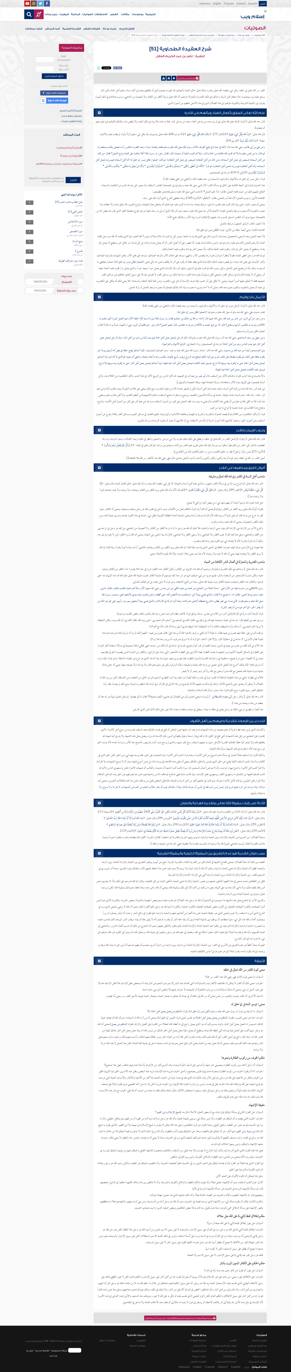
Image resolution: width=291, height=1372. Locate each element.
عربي (263, 3)
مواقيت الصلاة (137, 1345)
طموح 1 (79, 251)
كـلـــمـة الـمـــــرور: (63, 67)
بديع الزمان (77, 241)
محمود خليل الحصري (75, 235)
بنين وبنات (51, 14)
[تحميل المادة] (168, 78)
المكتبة (75, 14)
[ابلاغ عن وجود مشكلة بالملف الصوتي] (163, 78)
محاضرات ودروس (257, 1345)
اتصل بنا (29, 1351)
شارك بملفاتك (33, 28)
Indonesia (204, 3)
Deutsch (241, 3)
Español (252, 3)
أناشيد (233, 1340)
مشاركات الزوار (107, 1340)
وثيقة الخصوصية (59, 1351)
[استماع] (174, 78)
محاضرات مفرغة (257, 1351)
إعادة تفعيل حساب (71, 121)
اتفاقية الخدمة (42, 1351)
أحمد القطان (78, 215)
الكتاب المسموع (258, 1361)
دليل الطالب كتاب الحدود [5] (69, 202)
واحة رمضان (199, 1345)
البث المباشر (52, 28)
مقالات (125, 14)
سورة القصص (76, 231)
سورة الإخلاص (75, 222)
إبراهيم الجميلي (77, 225)
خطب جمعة (260, 1356)
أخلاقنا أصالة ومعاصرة (69, 147)
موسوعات (138, 14)
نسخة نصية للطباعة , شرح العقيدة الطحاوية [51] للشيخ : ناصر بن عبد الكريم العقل (179, 1318)
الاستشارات (100, 14)
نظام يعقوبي (78, 264)
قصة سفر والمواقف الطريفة (70, 261)
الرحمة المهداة (198, 1340)
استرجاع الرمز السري (71, 110)
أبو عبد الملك (77, 255)
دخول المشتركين (54, 76)
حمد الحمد (79, 206)
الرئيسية (150, 14)
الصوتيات (87, 14)
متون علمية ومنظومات (223, 1345)
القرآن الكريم (126, 28)
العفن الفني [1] (75, 212)
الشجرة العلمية (71, 28)
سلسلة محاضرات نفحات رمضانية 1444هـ (58, 164)
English (217, 3)
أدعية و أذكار (229, 1356)
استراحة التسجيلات (226, 1361)
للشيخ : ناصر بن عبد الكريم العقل (180, 56)
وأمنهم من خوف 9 (70, 155)
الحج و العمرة (199, 1351)
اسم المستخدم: (63, 58)
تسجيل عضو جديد (71, 116)
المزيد (73, 180)
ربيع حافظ (78, 245)
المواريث (64, 14)
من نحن (53, 1356)
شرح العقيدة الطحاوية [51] (180, 49)
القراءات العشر (91, 28)
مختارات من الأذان (226, 1351)
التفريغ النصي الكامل (187, 78)
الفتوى (114, 14)
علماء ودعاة (110, 28)
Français (229, 3)
